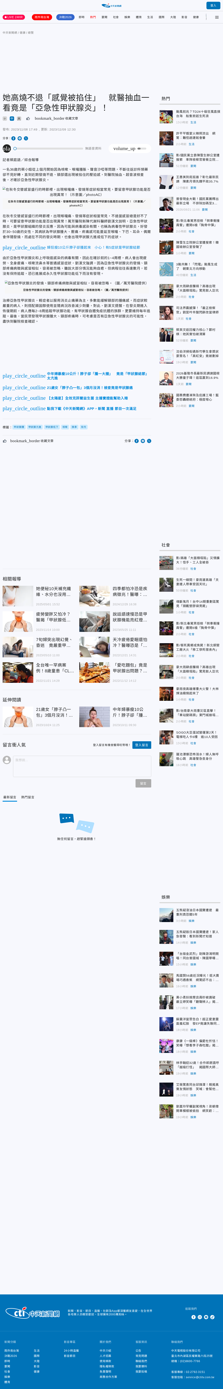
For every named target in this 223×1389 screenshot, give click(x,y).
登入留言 (141, 745)
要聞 (104, 17)
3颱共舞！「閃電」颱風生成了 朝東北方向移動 (166, 269)
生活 (150, 17)
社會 (116, 17)
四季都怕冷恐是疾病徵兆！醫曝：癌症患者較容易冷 (94, 596)
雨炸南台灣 (42, 17)
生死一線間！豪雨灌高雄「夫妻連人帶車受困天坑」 (166, 585)
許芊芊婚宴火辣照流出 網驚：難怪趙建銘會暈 (166, 138)
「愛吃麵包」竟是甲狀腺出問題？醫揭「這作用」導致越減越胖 (94, 672)
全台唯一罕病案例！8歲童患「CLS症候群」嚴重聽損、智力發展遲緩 (18, 672)
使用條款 (105, 1361)
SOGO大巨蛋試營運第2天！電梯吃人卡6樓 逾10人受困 (166, 737)
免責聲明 (105, 1371)
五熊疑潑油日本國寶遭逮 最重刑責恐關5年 (166, 915)
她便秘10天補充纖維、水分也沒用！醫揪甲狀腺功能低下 (18, 596)
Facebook (193, 1317)
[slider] (48, 149)
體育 (139, 17)
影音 (184, 17)
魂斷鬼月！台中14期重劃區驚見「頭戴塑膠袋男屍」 (166, 607)
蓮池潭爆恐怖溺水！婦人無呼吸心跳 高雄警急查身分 (166, 759)
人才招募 (105, 1355)
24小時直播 (71, 1350)
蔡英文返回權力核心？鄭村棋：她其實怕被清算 (166, 335)
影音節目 (70, 1355)
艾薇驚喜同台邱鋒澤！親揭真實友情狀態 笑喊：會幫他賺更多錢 (166, 1090)
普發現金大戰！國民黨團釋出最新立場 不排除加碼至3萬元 (166, 204)
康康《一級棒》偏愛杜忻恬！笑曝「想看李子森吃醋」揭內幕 (166, 1046)
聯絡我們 (141, 1361)
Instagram (200, 1317)
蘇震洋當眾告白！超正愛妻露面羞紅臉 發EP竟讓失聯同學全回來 (166, 1024)
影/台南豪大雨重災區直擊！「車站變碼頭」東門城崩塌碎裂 (166, 716)
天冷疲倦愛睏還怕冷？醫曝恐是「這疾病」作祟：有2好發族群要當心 (94, 647)
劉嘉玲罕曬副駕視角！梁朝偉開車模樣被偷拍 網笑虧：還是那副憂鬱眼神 (166, 1111)
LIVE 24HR (15, 17)
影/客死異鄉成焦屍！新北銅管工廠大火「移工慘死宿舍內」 (166, 650)
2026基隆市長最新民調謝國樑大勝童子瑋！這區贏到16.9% (166, 378)
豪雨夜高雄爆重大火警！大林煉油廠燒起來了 (166, 694)
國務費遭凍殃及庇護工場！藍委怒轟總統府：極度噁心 (166, 400)
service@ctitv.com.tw (200, 1377)
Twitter (187, 1317)
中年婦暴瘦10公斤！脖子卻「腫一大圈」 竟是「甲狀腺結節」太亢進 (94, 717)
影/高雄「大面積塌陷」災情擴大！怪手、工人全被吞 (166, 563)
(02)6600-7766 (190, 1361)
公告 (138, 1350)
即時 (82, 17)
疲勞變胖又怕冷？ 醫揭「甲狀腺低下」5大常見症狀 (18, 621)
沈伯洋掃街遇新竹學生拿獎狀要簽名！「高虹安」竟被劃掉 (166, 356)
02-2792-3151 (195, 1372)
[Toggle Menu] (216, 17)
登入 (213, 5)
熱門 (93, 17)
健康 (196, 17)
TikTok (212, 1317)
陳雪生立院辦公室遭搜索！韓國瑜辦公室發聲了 (166, 247)
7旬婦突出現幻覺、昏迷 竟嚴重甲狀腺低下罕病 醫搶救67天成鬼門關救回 (18, 647)
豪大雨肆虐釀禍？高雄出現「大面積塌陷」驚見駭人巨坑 (166, 291)
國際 (162, 17)
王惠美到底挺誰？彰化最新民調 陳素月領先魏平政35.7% (166, 182)
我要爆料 (141, 1366)
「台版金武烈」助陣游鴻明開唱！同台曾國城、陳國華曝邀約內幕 (166, 959)
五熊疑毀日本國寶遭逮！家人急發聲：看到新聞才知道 (166, 937)
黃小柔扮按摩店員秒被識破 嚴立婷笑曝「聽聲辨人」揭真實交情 (166, 1002)
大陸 (173, 17)
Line (206, 1317)
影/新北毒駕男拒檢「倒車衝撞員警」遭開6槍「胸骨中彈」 (166, 226)
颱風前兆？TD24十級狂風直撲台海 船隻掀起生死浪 (166, 117)
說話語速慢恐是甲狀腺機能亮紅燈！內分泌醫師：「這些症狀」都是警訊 (94, 621)
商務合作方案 (108, 1376)
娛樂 (127, 17)
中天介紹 (105, 1350)
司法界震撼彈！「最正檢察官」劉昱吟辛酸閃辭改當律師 (166, 313)
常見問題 (141, 1355)
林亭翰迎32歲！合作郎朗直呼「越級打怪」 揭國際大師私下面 (166, 1068)
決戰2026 (65, 17)
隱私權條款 (107, 1366)
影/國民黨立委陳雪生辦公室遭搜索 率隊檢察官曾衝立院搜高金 (166, 160)
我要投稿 (141, 1371)
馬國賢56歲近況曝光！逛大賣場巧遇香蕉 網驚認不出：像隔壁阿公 (166, 980)
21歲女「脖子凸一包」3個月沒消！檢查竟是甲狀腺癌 (18, 717)
